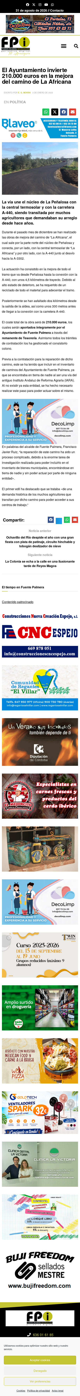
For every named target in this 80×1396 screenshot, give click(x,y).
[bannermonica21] (40, 421)
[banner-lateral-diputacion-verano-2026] (40, 741)
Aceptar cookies (40, 1360)
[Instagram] (40, 5)
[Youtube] (46, 5)
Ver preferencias (40, 1381)
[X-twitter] (34, 5)
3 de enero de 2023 (42, 92)
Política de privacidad (38, 1390)
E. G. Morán (24, 92)
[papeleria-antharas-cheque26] (40, 1216)
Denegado (40, 1370)
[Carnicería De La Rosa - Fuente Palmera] (40, 23)
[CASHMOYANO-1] (40, 1007)
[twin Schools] (40, 954)
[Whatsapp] (52, 5)
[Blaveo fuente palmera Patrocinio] (40, 128)
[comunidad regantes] (40, 687)
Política (18, 101)
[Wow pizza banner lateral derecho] (40, 1060)
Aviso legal (57, 1390)
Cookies (21, 1390)
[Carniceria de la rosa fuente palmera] (40, 795)
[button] (63, 46)
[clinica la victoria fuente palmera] (40, 1164)
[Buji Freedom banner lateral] (40, 1269)
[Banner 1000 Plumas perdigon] (40, 848)
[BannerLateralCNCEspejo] (40, 634)
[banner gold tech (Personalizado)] (40, 1112)
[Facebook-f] (27, 5)
